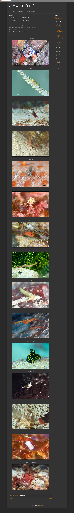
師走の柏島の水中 (60, 31)
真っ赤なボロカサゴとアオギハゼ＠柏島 (60, 40)
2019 (57, 62)
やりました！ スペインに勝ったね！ (60, 42)
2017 (57, 65)
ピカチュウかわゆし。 (60, 38)
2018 (57, 64)
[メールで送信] (20, 495)
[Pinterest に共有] (24, 495)
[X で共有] (22, 495)
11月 (58, 44)
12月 (58, 25)
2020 (57, 61)
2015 (57, 68)
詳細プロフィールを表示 (59, 18)
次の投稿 (11, 498)
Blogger (42, 505)
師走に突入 (59, 35)
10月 (58, 46)
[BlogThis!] (21, 495)
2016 (57, 66)
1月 (58, 58)
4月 (58, 54)
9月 (58, 47)
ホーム (31, 498)
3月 (58, 55)
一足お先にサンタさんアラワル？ (60, 33)
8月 (58, 48)
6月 (58, 51)
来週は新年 (59, 30)
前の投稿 (50, 498)
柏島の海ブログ (21, 6)
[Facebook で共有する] (23, 495)
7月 (58, 50)
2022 (57, 24)
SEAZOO (58, 17)
